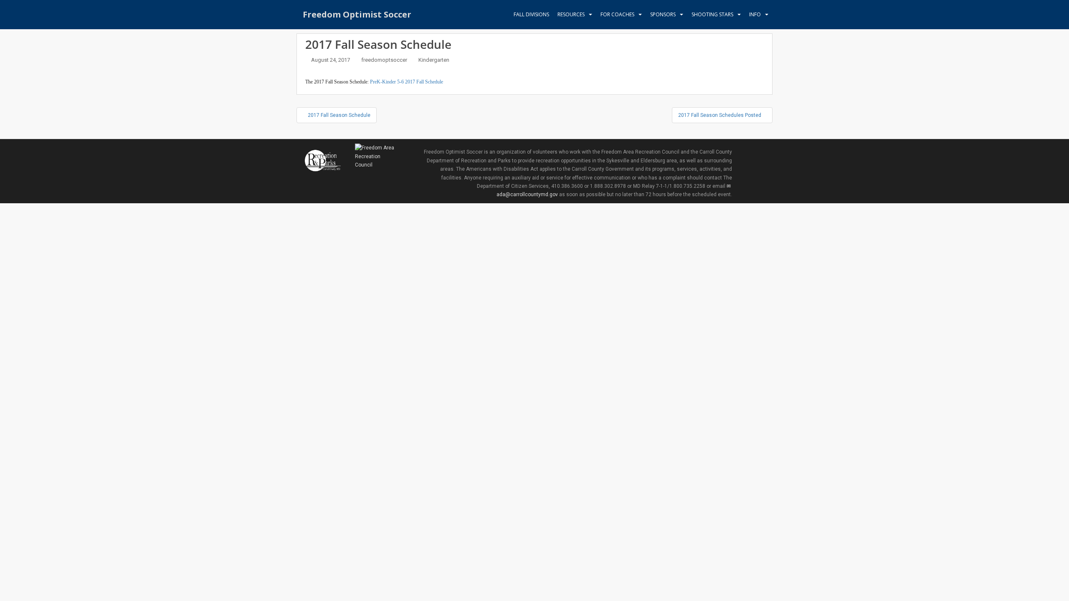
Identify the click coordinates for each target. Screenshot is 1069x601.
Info (755, 14)
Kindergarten (433, 60)
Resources (571, 14)
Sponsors (663, 14)
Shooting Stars (712, 14)
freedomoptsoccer (384, 60)
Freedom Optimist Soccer (357, 14)
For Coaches (617, 14)
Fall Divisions (531, 14)
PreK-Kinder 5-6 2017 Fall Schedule (406, 82)
